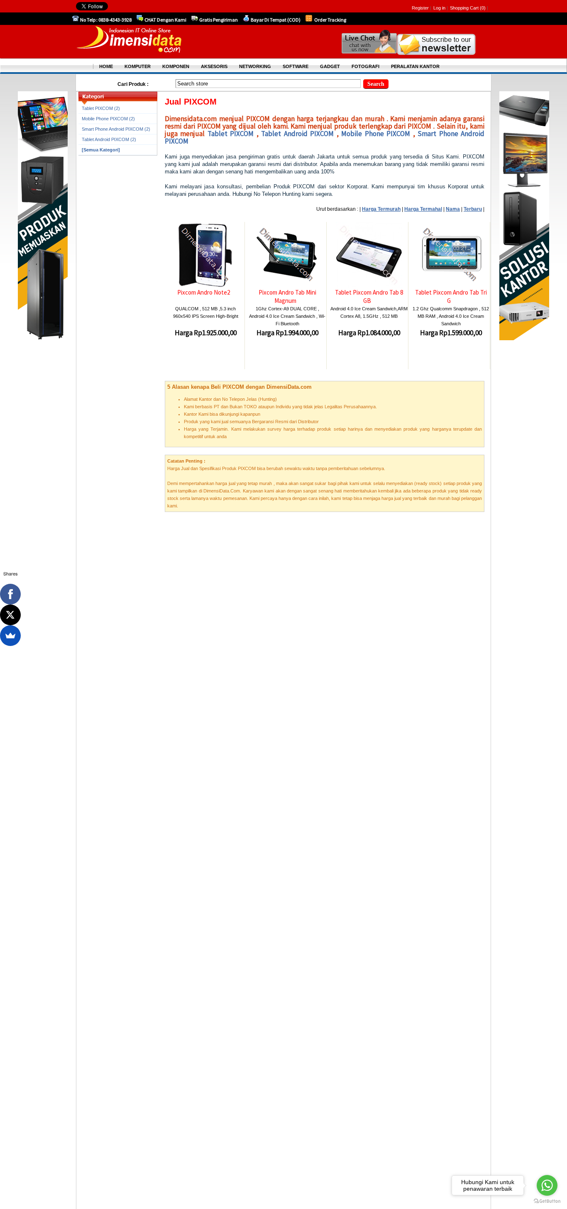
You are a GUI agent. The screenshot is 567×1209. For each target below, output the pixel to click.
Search (375, 84)
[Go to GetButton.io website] (547, 1201)
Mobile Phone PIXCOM (377, 133)
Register (420, 7)
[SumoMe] (10, 635)
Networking (255, 66)
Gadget (330, 66)
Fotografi (365, 66)
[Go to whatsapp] (547, 1185)
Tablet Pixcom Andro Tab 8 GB (369, 296)
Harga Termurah (381, 209)
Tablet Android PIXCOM (298, 133)
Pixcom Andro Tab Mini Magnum (287, 296)
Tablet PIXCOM (232, 133)
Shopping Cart (465, 7)
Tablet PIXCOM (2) (101, 108)
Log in (439, 7)
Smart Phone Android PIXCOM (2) (116, 129)
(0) (483, 7)
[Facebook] (10, 594)
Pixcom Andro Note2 (203, 292)
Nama (453, 209)
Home (106, 66)
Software (295, 66)
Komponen (175, 66)
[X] (10, 614)
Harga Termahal (423, 209)
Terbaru (473, 209)
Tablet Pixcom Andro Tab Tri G (451, 296)
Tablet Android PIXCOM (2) (109, 139)
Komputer (138, 66)
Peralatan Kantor (415, 66)
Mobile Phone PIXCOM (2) (108, 118)
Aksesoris (214, 66)
